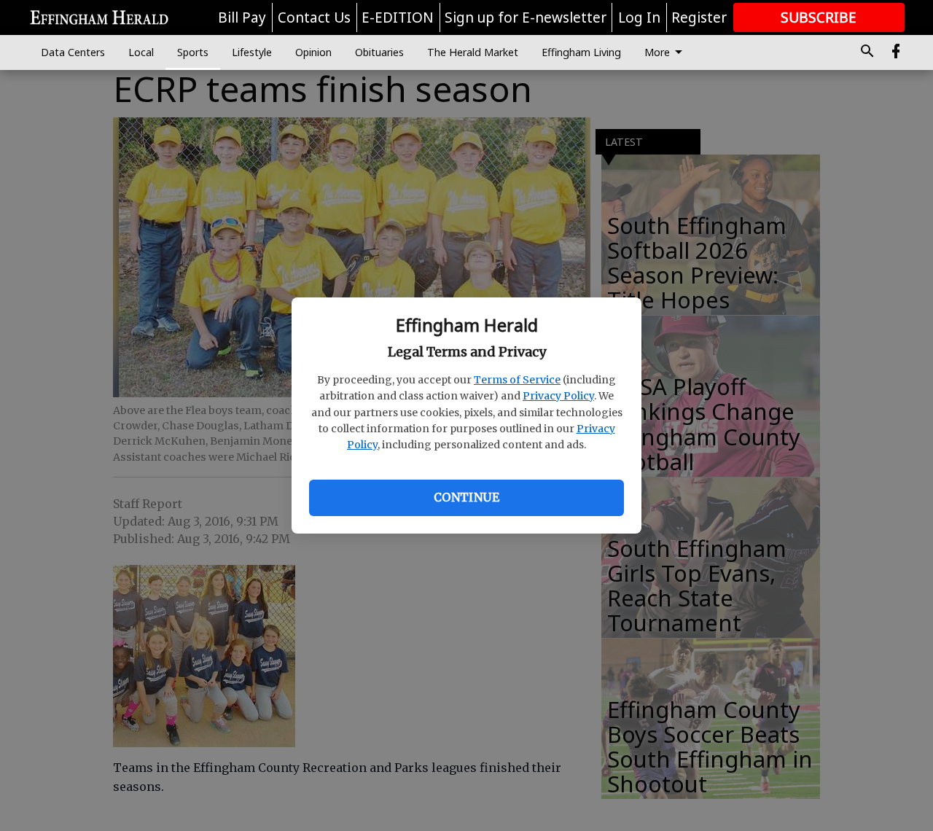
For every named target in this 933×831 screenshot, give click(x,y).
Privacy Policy (558, 395)
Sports (192, 52)
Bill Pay (242, 17)
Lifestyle (252, 52)
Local (141, 52)
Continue (466, 497)
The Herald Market (472, 52)
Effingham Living (581, 52)
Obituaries (379, 52)
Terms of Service (517, 379)
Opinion (313, 52)
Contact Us (314, 17)
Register (699, 17)
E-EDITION (398, 17)
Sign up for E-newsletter (525, 17)
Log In (639, 17)
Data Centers (73, 52)
